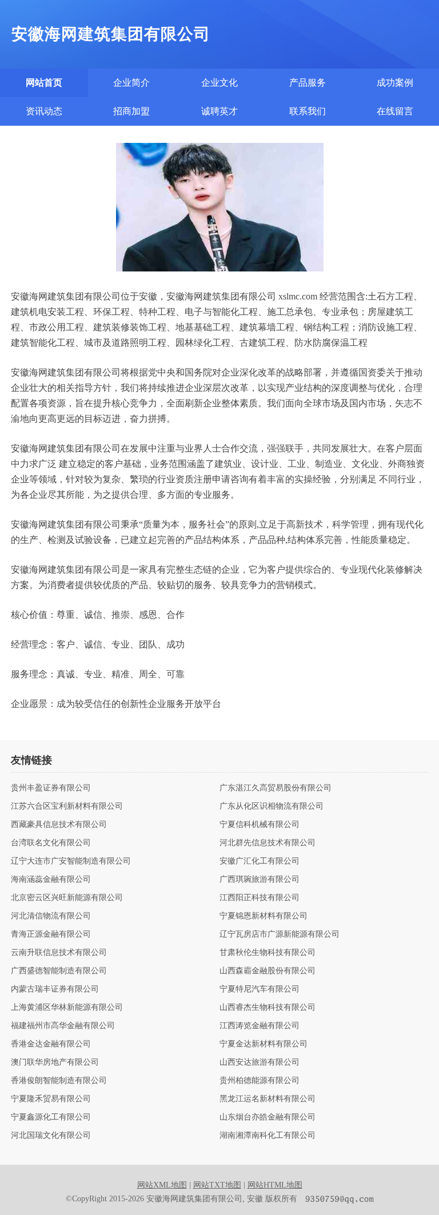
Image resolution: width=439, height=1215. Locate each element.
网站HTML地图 (275, 1185)
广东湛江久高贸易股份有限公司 (276, 788)
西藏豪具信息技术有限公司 (59, 825)
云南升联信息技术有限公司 (59, 953)
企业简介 (131, 82)
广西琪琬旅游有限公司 (260, 880)
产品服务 (307, 82)
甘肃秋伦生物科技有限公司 (268, 953)
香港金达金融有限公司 (51, 1044)
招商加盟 (131, 111)
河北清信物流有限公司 (51, 916)
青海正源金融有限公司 (51, 934)
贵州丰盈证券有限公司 (51, 788)
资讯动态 (44, 111)
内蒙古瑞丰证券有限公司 (55, 989)
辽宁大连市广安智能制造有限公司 (71, 861)
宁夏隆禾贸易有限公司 (51, 1099)
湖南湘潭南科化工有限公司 (268, 1136)
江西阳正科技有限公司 (260, 898)
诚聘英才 (219, 111)
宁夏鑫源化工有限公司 (51, 1117)
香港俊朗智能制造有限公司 (59, 1081)
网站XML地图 (162, 1185)
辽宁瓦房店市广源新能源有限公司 (280, 934)
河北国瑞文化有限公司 (51, 1136)
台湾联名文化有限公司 (51, 843)
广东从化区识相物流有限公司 (272, 806)
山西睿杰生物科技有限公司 (268, 1008)
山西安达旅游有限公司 (260, 1062)
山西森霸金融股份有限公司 (268, 971)
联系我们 (307, 111)
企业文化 (219, 82)
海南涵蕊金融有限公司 (51, 880)
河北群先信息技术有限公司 (268, 843)
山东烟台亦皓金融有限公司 (268, 1117)
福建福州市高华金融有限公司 (63, 1026)
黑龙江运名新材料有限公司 (268, 1099)
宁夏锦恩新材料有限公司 (264, 916)
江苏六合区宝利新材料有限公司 (67, 806)
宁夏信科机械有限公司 (260, 825)
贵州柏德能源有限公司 (260, 1081)
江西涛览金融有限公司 (260, 1026)
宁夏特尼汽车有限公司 (260, 989)
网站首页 (44, 82)
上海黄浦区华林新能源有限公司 (67, 1008)
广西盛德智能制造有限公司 (59, 971)
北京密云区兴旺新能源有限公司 (67, 898)
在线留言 (395, 111)
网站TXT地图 (217, 1185)
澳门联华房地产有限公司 (55, 1062)
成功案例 (395, 82)
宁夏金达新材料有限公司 (264, 1044)
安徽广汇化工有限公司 (260, 861)
